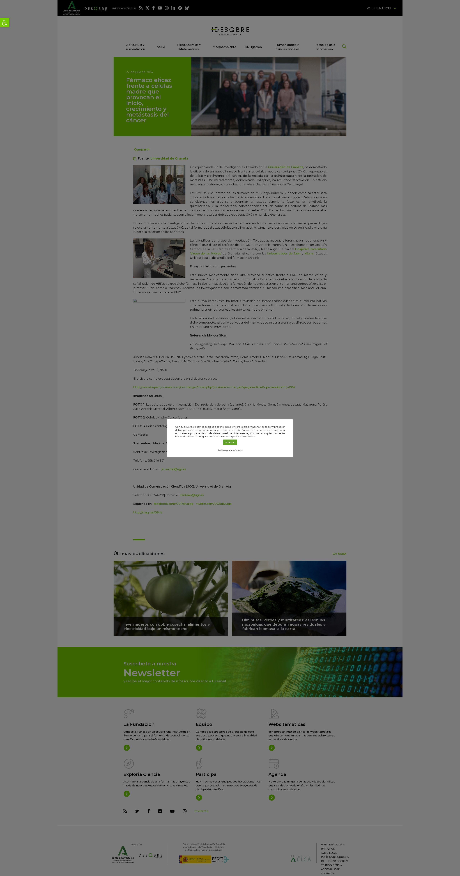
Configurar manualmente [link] (230, 450)
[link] (4, 22)
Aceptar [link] (230, 442)
